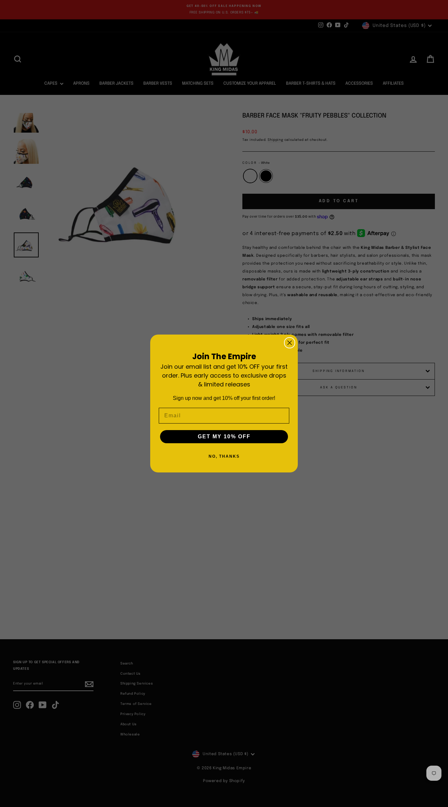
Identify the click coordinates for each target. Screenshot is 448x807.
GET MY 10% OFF (224, 436)
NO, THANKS (224, 456)
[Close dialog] (290, 343)
